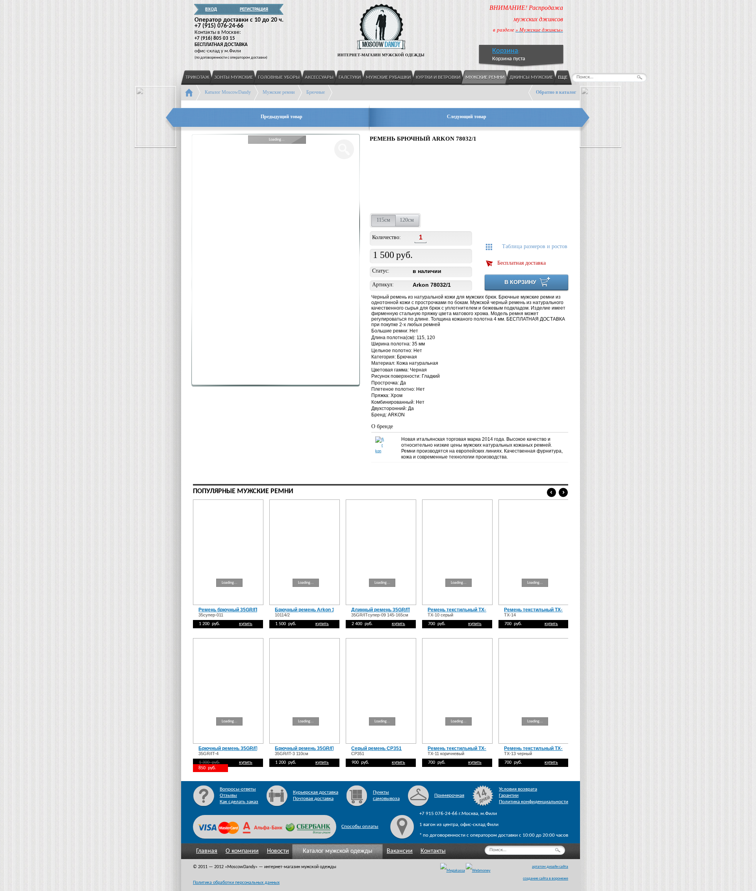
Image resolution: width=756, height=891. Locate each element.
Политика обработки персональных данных (236, 882)
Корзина (505, 51)
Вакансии (400, 851)
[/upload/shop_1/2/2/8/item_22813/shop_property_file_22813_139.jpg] (492, 178)
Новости (278, 851)
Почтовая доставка (313, 798)
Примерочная (449, 795)
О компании (242, 851)
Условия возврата (518, 789)
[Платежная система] (478, 871)
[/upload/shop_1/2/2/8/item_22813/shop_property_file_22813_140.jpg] (541, 178)
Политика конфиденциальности (533, 801)
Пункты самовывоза (386, 795)
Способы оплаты (359, 826)
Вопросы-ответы (238, 789)
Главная (206, 851)
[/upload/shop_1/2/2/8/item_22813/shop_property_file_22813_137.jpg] (389, 178)
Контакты (433, 851)
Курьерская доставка (315, 792)
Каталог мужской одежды (337, 851)
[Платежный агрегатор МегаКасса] (452, 871)
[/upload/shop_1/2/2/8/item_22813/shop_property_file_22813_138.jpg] (440, 178)
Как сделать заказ (239, 801)
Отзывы (228, 795)
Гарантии (509, 795)
